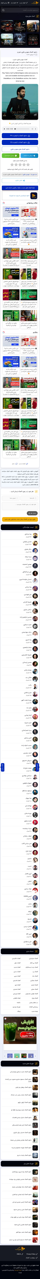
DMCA (19, 1254)
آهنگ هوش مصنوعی (32, 994)
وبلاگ (18, 1011)
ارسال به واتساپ (9, 156)
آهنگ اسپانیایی (33, 958)
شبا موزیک (34, 174)
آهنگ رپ (35, 972)
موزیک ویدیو (16, 1007)
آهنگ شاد (13, 3)
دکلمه (18, 1003)
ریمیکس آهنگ (33, 1007)
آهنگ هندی (16, 989)
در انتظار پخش (33, 1003)
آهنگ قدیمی (16, 980)
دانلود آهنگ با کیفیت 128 (18, 142)
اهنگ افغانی (16, 998)
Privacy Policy (31, 1254)
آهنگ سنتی (17, 972)
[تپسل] (5, 1019)
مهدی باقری (26, 174)
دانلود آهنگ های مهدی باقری (20, 149)
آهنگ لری (17, 985)
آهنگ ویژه (35, 998)
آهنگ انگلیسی (16, 958)
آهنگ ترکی (17, 963)
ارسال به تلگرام (28, 156)
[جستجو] (3, 10)
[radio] (28, 165)
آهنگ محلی (34, 989)
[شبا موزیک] (34, 2)
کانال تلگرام (18, 180)
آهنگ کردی (34, 985)
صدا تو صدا (17, 1270)
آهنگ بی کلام (34, 963)
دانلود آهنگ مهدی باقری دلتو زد (27, 52)
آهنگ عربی (17, 976)
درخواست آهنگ (30, 1258)
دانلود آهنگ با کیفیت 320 (18, 136)
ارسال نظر (33, 513)
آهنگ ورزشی (16, 994)
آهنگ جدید (22, 3)
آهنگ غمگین (34, 980)
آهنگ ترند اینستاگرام (32, 967)
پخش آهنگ (4, 3)
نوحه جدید (35, 1011)
